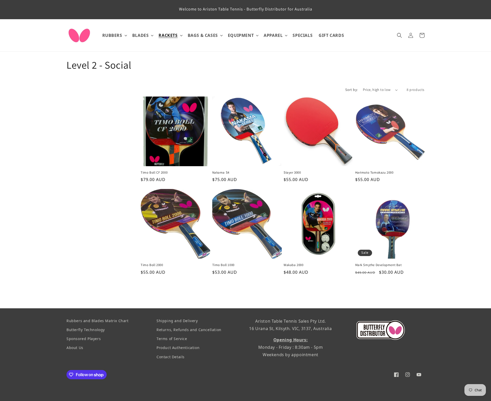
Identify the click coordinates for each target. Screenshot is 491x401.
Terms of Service (172, 338)
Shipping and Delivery (177, 320)
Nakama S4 (220, 173)
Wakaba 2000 (294, 265)
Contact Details (171, 356)
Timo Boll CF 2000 (154, 173)
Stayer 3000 (292, 173)
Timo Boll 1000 (223, 265)
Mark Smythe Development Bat (378, 265)
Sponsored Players (83, 338)
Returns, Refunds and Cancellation (189, 329)
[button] (114, 35)
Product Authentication (178, 347)
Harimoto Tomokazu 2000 (374, 173)
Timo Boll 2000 (152, 265)
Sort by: (351, 89)
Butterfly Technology (85, 329)
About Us (74, 347)
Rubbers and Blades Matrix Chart (97, 320)
